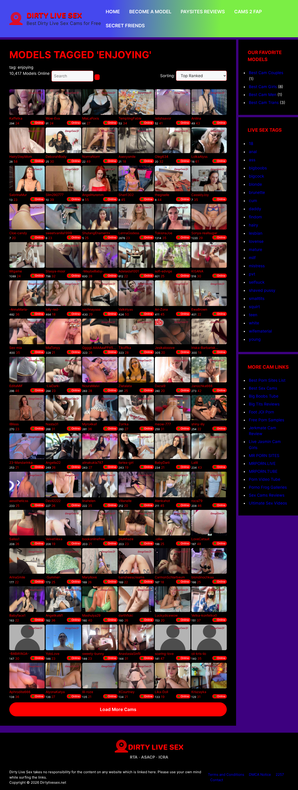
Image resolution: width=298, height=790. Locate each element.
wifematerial (260, 331)
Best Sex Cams (263, 388)
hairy (253, 225)
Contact (216, 780)
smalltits (256, 298)
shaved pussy (262, 290)
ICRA (163, 757)
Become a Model (150, 11)
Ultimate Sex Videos (268, 503)
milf (252, 257)
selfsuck (256, 282)
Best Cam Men (262, 94)
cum (253, 200)
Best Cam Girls (263, 86)
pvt (252, 273)
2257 (280, 774)
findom (255, 216)
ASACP (148, 757)
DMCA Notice (260, 774)
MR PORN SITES (264, 455)
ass (252, 159)
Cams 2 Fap (248, 11)
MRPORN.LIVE (262, 463)
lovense (256, 241)
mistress (257, 265)
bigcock (256, 176)
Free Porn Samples (266, 420)
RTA (134, 757)
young (255, 339)
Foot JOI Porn (261, 412)
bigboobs (258, 167)
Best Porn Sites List (267, 380)
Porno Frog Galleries (268, 487)
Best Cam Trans (264, 102)
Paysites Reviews (203, 11)
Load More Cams (118, 709)
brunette (257, 192)
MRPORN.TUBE (263, 471)
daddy (255, 208)
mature (255, 249)
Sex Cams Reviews (266, 495)
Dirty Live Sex (54, 15)
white (254, 322)
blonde (255, 184)
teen (253, 314)
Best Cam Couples (266, 72)
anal (253, 151)
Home (113, 11)
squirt (254, 306)
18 (251, 143)
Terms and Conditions (226, 774)
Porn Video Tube (264, 479)
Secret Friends (125, 25)
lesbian (255, 233)
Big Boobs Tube (263, 396)
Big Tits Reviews (264, 404)
